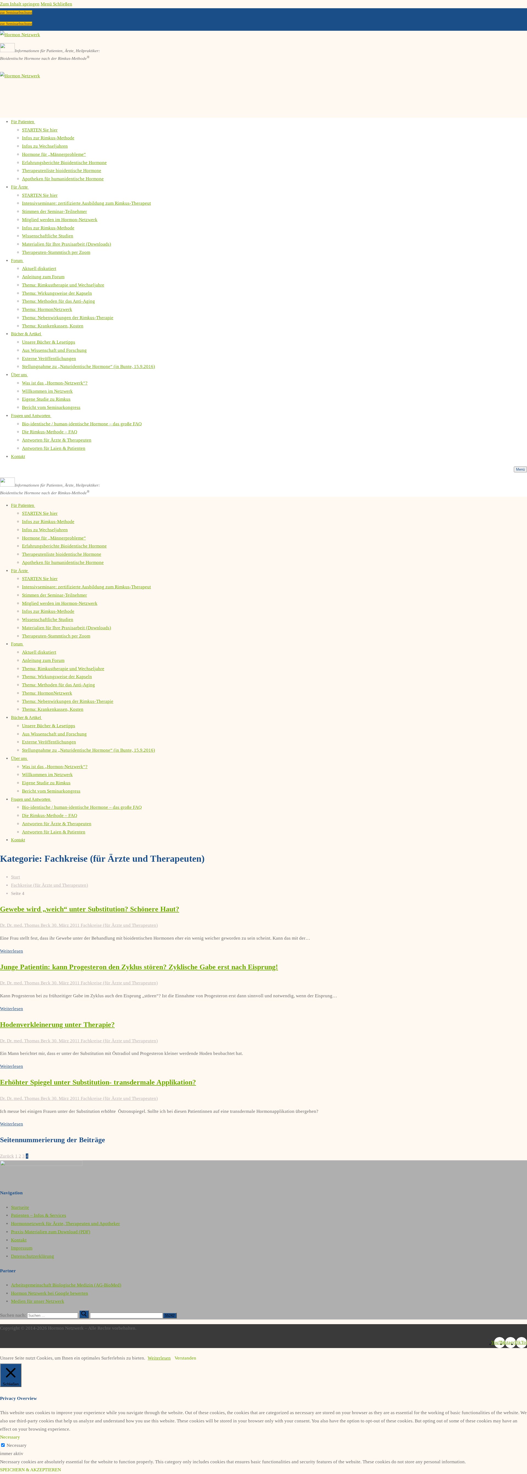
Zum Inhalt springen (20, 4)
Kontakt (19, 1240)
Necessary (17, 1445)
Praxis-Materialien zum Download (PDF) (50, 1231)
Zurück (7, 1156)
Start (15, 877)
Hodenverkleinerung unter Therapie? (57, 1025)
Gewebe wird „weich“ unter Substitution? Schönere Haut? (89, 909)
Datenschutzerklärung (32, 1256)
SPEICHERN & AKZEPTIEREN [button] (30, 1469)
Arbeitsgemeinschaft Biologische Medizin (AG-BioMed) (66, 1285)
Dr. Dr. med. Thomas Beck (25, 925)
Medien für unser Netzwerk (37, 1301)
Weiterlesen (11, 951)
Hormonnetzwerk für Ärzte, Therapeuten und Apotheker (65, 1223)
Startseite (20, 1207)
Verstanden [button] (185, 1358)
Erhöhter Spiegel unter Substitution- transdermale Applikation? (98, 1082)
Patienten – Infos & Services (38, 1215)
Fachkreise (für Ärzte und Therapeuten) (49, 885)
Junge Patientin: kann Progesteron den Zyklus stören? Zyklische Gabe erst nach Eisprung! (139, 967)
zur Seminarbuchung (16, 12)
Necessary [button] (10, 1437)
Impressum (21, 1248)
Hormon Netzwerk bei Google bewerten (49, 1293)
